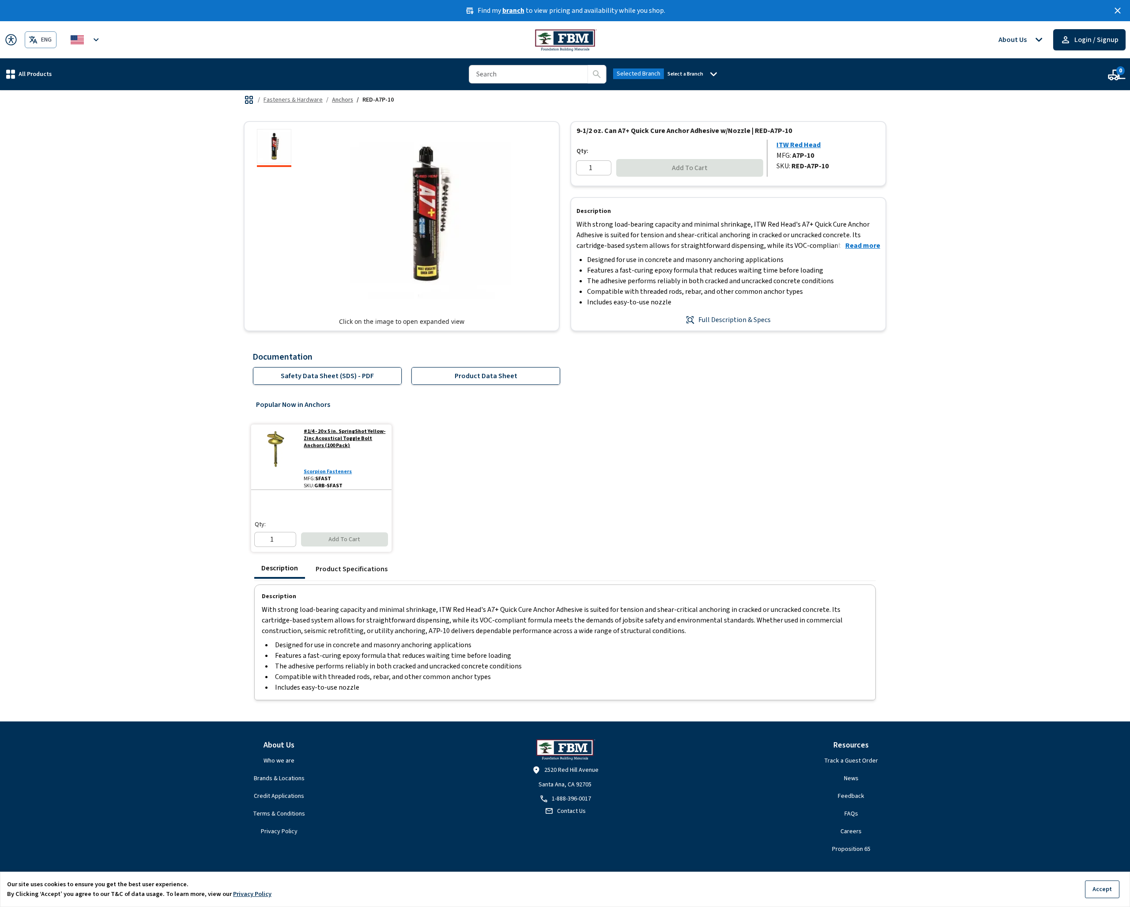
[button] (29, 74)
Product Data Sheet (486, 376)
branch (513, 10)
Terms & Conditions (279, 813)
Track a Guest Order (851, 760)
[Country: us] (86, 40)
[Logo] (565, 40)
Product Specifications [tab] (352, 569)
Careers (851, 831)
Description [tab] (279, 568)
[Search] (597, 74)
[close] (1118, 11)
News (851, 778)
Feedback (851, 796)
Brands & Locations (279, 778)
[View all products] (249, 100)
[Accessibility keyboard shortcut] (11, 39)
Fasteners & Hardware (293, 99)
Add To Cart (690, 168)
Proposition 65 (851, 849)
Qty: (582, 151)
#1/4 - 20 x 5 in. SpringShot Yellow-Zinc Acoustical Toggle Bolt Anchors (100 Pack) (344, 438)
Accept (1102, 889)
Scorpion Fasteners (328, 471)
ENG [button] (46, 39)
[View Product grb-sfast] (275, 457)
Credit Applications (279, 796)
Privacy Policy (279, 831)
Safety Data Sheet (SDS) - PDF (327, 376)
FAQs (851, 813)
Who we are (279, 760)
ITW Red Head (798, 145)
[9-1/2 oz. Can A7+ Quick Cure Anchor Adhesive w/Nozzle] (274, 148)
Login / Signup (1096, 40)
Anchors (342, 99)
